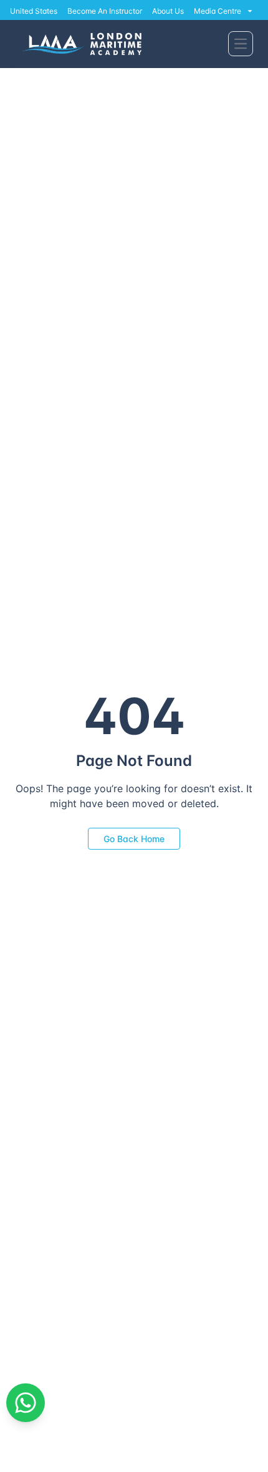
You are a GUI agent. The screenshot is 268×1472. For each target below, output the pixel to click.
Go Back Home (134, 838)
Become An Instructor (104, 11)
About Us (168, 11)
